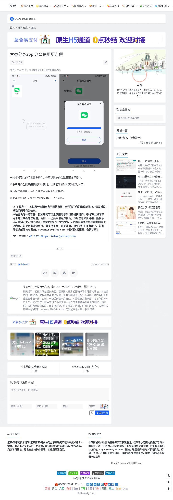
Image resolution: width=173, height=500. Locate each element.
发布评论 (103, 412)
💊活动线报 (113, 5)
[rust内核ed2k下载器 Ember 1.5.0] (126, 181)
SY (98, 477)
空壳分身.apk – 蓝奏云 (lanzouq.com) (54, 236)
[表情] (91, 413)
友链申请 (62, 473)
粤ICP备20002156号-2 (70, 484)
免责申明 (85, 473)
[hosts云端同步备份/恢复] (126, 228)
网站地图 (73, 473)
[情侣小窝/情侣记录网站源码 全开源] (126, 212)
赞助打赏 (110, 473)
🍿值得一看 (95, 5)
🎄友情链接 (146, 5)
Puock (92, 493)
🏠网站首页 (27, 5)
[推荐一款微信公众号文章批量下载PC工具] (126, 166)
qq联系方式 (98, 473)
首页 (12, 27)
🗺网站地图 (161, 5)
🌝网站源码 (42, 5)
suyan (58, 286)
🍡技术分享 (128, 5)
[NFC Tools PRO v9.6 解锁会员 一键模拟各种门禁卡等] (126, 197)
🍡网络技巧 (77, 5)
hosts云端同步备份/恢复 (151, 222)
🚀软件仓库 (60, 5)
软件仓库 (23, 27)
